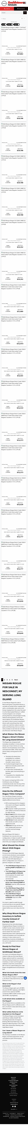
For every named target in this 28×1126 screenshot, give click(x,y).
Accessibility (13, 1113)
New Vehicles (13, 1088)
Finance (13, 1083)
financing (11, 727)
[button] (25, 978)
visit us (4, 729)
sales (16, 725)
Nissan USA (13, 1077)
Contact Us (6, 1113)
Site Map (7, 1114)
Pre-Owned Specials (13, 1093)
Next (16, 680)
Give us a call (19, 727)
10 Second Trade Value (13, 1080)
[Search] (25, 12)
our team (5, 721)
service (22, 725)
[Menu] (24, 3)
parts (4, 727)
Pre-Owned (13, 1090)
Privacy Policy (20, 1113)
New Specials (13, 1092)
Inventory (13, 1078)
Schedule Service (13, 1082)
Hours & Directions (13, 1085)
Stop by (9, 960)
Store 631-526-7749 (14, 1102)
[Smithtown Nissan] (13, 3)
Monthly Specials (13, 1095)
